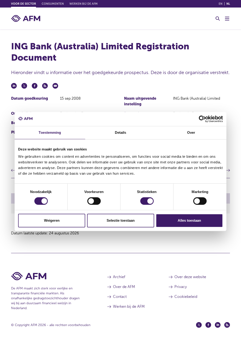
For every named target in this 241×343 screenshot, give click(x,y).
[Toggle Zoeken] (218, 18)
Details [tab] (120, 132)
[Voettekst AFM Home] (52, 276)
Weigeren (52, 220)
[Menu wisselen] (227, 18)
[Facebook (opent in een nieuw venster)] (208, 325)
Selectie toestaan (121, 220)
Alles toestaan (189, 220)
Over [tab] (191, 132)
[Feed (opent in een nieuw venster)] (227, 325)
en (220, 3)
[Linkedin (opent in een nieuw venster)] (218, 325)
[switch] (94, 201)
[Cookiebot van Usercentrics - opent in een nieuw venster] (202, 118)
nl (228, 3)
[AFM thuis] (25, 18)
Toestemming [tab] (50, 132)
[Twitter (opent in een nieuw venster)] (199, 325)
